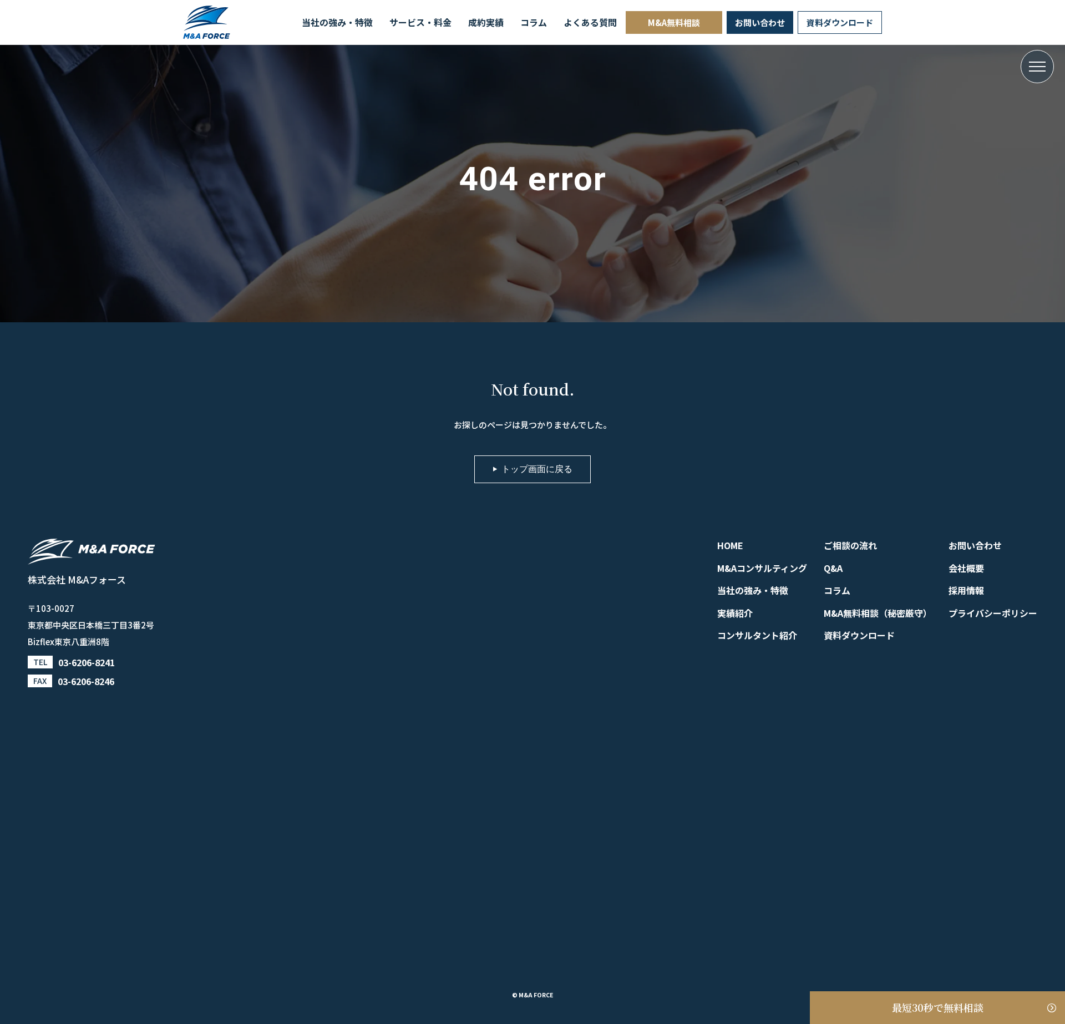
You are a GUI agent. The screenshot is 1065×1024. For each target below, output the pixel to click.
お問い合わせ (760, 22)
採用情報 (966, 590)
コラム (533, 22)
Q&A (833, 568)
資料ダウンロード (840, 22)
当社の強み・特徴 (337, 22)
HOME (730, 545)
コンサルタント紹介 (757, 635)
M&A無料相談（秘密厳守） (878, 613)
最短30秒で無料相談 (937, 1007)
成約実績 (486, 22)
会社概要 (966, 568)
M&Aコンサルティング (762, 568)
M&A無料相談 (674, 22)
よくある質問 (590, 22)
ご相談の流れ (850, 545)
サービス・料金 (420, 22)
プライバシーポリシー (993, 613)
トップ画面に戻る (536, 469)
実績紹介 (735, 613)
